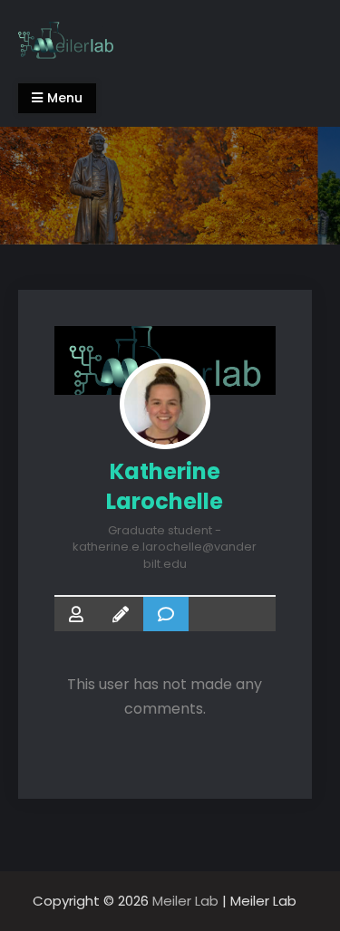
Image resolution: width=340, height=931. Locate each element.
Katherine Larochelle (164, 486)
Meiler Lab (185, 900)
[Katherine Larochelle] (165, 404)
